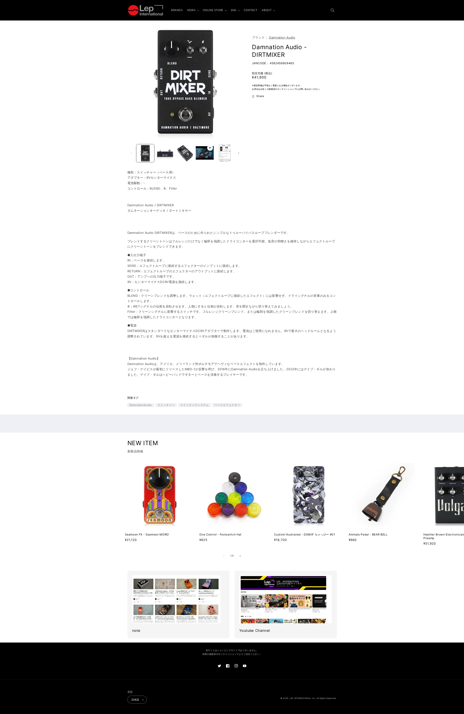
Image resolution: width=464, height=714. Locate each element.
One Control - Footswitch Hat (220, 534)
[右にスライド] (239, 153)
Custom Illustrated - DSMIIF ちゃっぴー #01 (304, 534)
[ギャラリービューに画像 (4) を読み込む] (225, 153)
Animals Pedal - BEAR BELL (368, 534)
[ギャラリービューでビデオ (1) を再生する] (205, 153)
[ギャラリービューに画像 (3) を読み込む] (185, 153)
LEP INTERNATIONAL (300, 698)
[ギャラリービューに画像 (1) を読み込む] (145, 153)
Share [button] (260, 96)
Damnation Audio (282, 37)
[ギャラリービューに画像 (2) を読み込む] (165, 153)
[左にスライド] (131, 153)
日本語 (135, 699)
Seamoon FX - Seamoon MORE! (147, 534)
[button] (192, 10)
